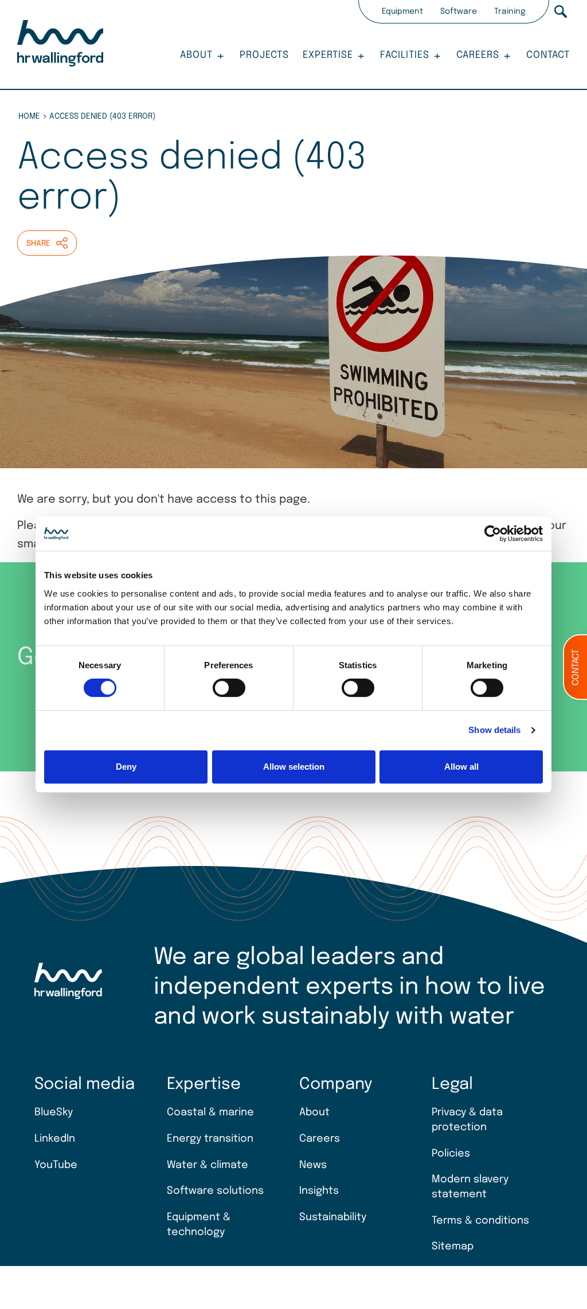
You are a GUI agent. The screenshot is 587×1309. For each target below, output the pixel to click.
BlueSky (53, 1112)
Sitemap (452, 1246)
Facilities (404, 55)
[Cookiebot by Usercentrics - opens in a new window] (493, 533)
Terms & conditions (480, 1221)
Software (458, 11)
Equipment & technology (198, 1224)
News (313, 1165)
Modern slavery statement (470, 1187)
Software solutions (215, 1191)
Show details (494, 730)
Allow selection (293, 766)
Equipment (402, 11)
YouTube (55, 1165)
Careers (477, 55)
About (196, 55)
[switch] (229, 688)
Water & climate (207, 1165)
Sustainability (332, 1217)
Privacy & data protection (467, 1119)
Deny (126, 766)
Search (560, 11)
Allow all (461, 766)
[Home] (60, 45)
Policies (451, 1154)
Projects (264, 55)
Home (29, 116)
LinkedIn (54, 1139)
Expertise (328, 55)
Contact (548, 55)
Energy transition (210, 1139)
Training (510, 11)
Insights (319, 1191)
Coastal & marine (210, 1112)
